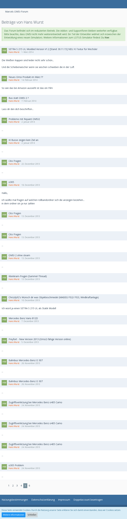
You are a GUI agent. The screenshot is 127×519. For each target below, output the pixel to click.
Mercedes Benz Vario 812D (23, 318)
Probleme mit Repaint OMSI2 (24, 119)
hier (107, 37)
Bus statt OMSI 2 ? (19, 98)
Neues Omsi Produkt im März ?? (26, 77)
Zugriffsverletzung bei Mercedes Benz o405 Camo (35, 402)
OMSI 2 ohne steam (19, 255)
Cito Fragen (15, 160)
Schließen (32, 514)
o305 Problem (16, 465)
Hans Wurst (14, 52)
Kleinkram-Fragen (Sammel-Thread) (28, 276)
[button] (4, 4)
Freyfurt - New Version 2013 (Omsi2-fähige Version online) (40, 339)
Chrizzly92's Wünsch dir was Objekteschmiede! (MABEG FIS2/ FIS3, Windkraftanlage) (54, 297)
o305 (11, 182)
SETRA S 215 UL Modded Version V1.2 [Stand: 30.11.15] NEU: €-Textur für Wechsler (53, 49)
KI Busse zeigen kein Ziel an (23, 140)
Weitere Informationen (13, 514)
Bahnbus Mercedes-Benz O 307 (26, 360)
